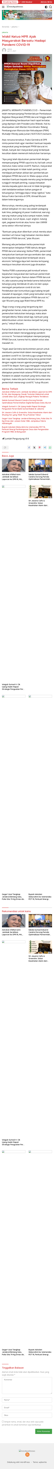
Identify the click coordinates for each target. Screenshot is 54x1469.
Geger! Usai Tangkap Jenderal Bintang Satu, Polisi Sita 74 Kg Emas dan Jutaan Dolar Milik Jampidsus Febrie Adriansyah (27, 420)
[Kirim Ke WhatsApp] (50, 448)
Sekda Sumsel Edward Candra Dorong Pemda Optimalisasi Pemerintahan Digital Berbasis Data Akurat (26, 401)
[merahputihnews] (14, 7)
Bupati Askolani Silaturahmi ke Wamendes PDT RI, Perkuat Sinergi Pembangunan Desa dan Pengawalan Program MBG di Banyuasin (25, 429)
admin (9, 49)
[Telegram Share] (45, 448)
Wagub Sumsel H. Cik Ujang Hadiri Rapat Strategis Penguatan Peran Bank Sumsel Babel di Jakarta (24, 407)
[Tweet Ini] (34, 448)
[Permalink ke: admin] (4, 50)
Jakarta (5, 32)
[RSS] (27, 1454)
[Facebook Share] (29, 448)
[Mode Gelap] (46, 7)
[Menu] (4, 7)
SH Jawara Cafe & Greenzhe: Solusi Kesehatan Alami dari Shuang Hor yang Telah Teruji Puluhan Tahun (27, 413)
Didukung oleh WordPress (18, 1462)
